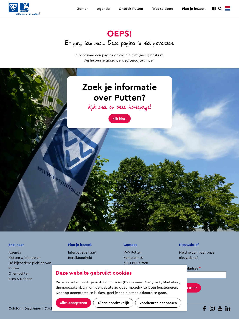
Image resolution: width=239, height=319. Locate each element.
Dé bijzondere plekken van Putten (30, 265)
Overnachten (19, 273)
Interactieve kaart (82, 252)
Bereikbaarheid (80, 258)
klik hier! (120, 118)
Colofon (15, 308)
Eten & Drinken (20, 279)
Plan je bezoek (80, 244)
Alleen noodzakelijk (113, 303)
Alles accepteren (73, 302)
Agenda (15, 252)
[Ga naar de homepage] (24, 9)
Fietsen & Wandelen (24, 258)
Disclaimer (32, 308)
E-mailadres (191, 268)
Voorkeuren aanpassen (158, 303)
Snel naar (16, 244)
